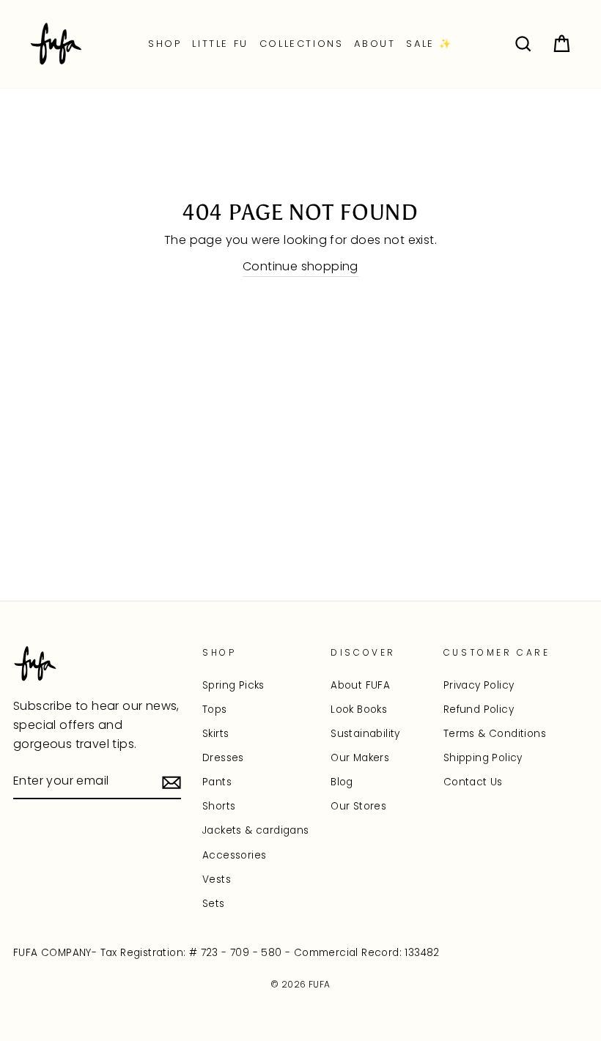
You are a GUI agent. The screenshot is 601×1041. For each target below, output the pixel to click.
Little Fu (220, 44)
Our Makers (360, 758)
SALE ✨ (429, 44)
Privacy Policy (479, 685)
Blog (342, 782)
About (374, 44)
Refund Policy (478, 709)
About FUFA (360, 685)
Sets (213, 904)
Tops (214, 709)
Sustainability (365, 734)
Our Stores (358, 806)
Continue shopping (300, 266)
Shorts (218, 806)
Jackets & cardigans (255, 830)
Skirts (215, 734)
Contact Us (473, 782)
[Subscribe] (171, 781)
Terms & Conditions (494, 734)
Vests (216, 879)
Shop (164, 44)
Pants (217, 782)
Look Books (359, 709)
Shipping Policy (483, 758)
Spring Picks (233, 685)
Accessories (234, 855)
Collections (301, 44)
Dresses (223, 758)
